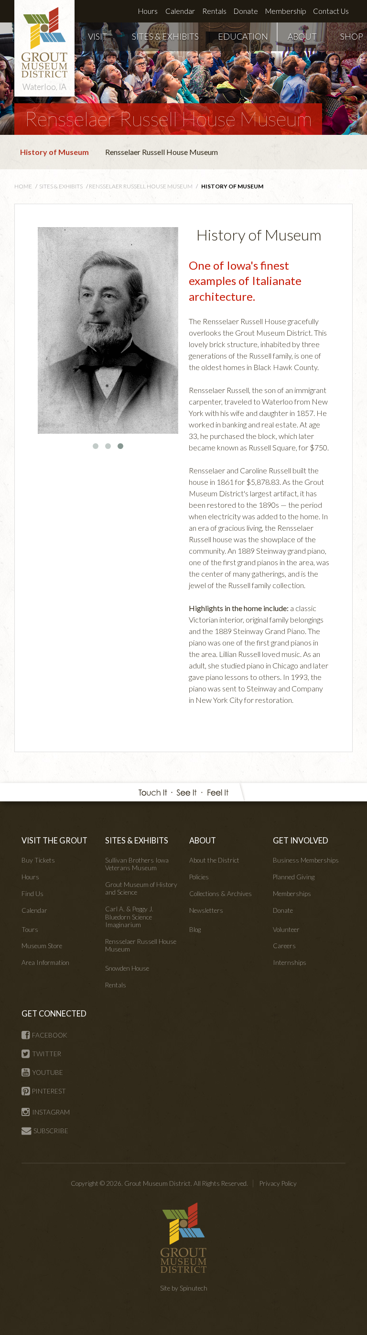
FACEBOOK (49, 1035)
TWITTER (46, 1054)
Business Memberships (306, 860)
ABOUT (302, 37)
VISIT (98, 37)
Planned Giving (293, 877)
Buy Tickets (38, 860)
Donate (246, 11)
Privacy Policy (278, 1183)
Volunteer (286, 929)
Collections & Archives (220, 893)
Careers (284, 946)
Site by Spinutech (183, 1288)
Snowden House (127, 968)
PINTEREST (49, 1091)
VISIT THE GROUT (54, 840)
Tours (30, 929)
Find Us (32, 893)
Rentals (214, 11)
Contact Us (331, 11)
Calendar (180, 11)
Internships (289, 962)
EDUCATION (243, 37)
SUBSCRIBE (50, 1131)
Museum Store (42, 946)
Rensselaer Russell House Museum (168, 119)
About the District (214, 860)
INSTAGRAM (51, 1112)
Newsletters (206, 910)
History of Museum (54, 151)
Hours (148, 11)
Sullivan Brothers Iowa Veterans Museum (137, 864)
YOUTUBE (47, 1072)
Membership (285, 11)
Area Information (45, 962)
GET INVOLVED (300, 840)
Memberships (292, 893)
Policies (199, 877)
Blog (195, 929)
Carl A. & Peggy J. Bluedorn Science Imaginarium (129, 917)
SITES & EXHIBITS (165, 37)
